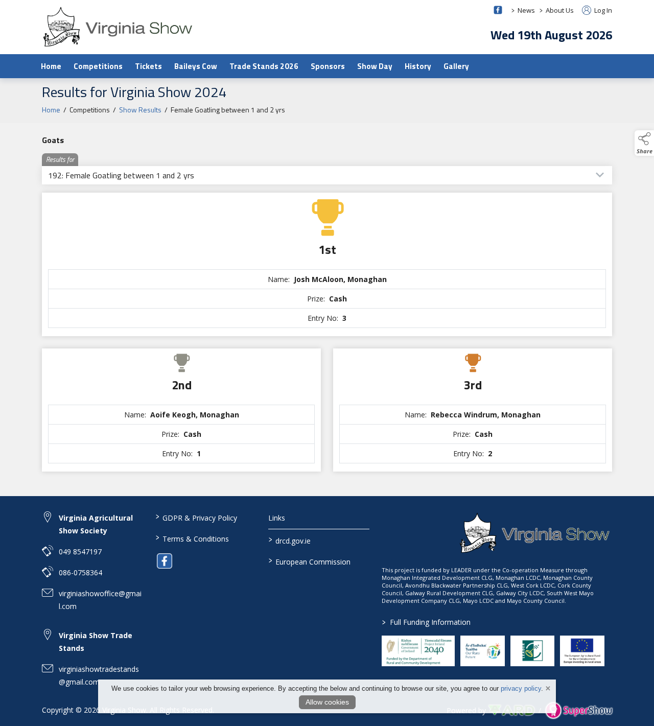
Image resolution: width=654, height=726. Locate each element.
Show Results (140, 109)
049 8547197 (80, 551)
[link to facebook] (164, 561)
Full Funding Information (426, 622)
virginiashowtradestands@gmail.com (99, 675)
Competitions (98, 66)
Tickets (148, 66)
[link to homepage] (118, 27)
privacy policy (521, 688)
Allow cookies (327, 702)
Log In (602, 10)
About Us (560, 10)
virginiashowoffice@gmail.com (100, 600)
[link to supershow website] (578, 710)
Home (51, 66)
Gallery (456, 66)
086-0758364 (80, 572)
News (526, 10)
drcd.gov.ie (290, 540)
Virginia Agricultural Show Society (96, 524)
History (418, 66)
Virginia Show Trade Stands (95, 641)
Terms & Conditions (191, 538)
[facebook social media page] (498, 10)
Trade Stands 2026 (263, 66)
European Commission (310, 561)
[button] (644, 143)
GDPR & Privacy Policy (196, 517)
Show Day (374, 66)
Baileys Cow (195, 66)
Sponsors (328, 66)
